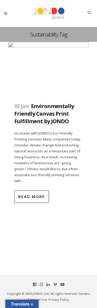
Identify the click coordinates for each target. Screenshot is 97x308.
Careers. (84, 294)
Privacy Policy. (59, 299)
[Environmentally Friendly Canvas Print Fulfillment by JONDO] (48, 69)
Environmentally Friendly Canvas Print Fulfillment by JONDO (44, 113)
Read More (31, 196)
